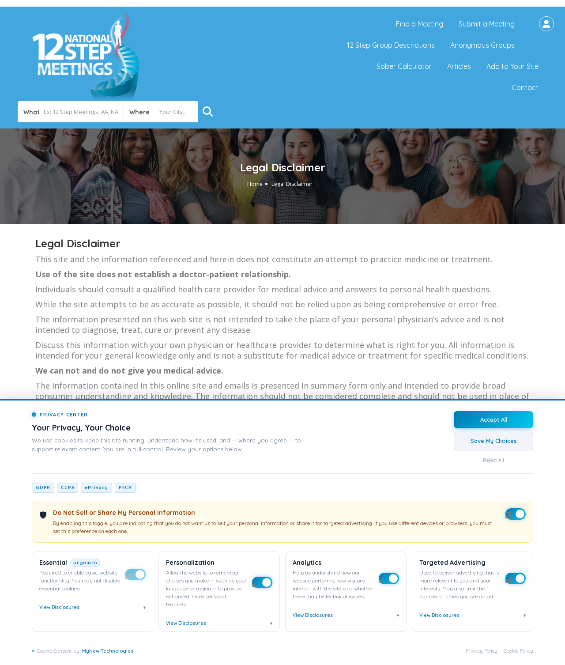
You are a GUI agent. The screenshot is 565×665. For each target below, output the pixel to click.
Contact (525, 87)
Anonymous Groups (482, 45)
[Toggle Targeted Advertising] (515, 578)
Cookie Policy (518, 651)
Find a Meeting (419, 23)
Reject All (493, 460)
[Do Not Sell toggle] (515, 514)
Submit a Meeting (487, 23)
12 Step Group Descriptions (391, 45)
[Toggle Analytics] (389, 578)
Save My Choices (494, 440)
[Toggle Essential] (135, 574)
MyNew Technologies (107, 651)
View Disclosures (92, 607)
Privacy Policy (481, 651)
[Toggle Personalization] (262, 582)
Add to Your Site (512, 66)
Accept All (493, 419)
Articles (459, 66)
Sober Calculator (404, 66)
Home (255, 184)
